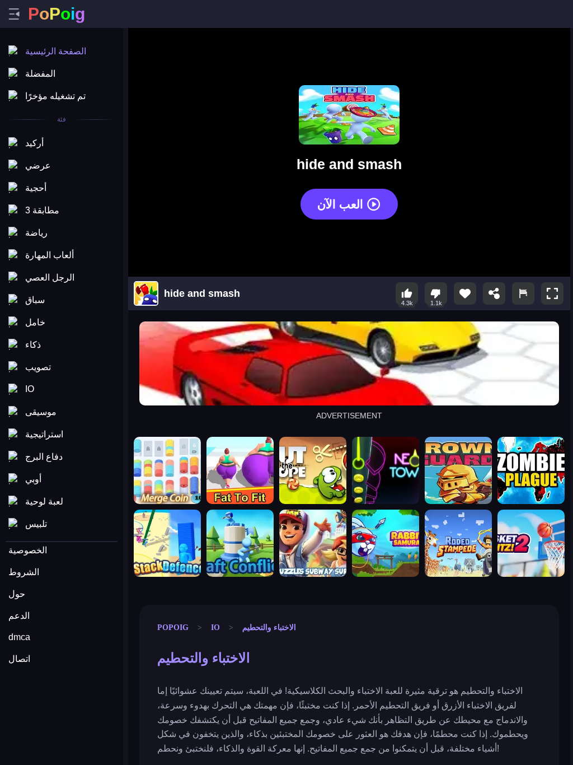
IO (215, 627)
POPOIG (173, 627)
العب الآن (340, 203)
